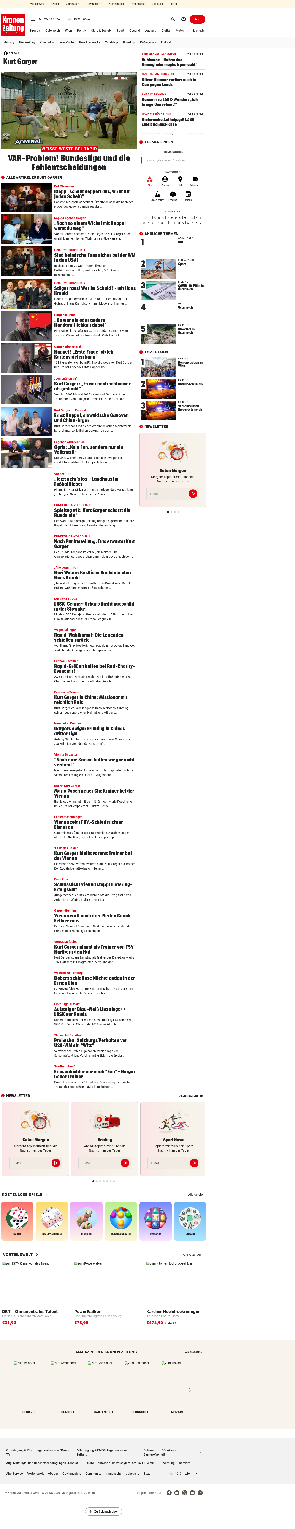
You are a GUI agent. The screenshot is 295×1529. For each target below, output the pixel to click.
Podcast (166, 42)
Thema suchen (172, 152)
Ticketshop (111, 42)
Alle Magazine (193, 1352)
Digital (166, 30)
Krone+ (35, 30)
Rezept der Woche (89, 42)
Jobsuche (157, 3)
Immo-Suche (67, 42)
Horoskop (129, 42)
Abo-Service (14, 1473)
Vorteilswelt (37, 3)
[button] (188, 30)
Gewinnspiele (94, 3)
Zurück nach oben (104, 1511)
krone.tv (199, 30)
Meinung (9, 42)
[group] (195, 1194)
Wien (68, 30)
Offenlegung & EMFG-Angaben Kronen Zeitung (103, 1452)
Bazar (173, 3)
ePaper (55, 3)
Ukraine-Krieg (27, 42)
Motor (180, 30)
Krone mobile (116, 3)
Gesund (134, 30)
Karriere (184, 1463)
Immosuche (138, 3)
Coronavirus (47, 42)
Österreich (52, 30)
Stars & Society (101, 30)
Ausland (150, 30)
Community (73, 3)
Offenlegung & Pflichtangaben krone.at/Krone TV (37, 1452)
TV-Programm (148, 42)
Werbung (168, 1463)
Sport (120, 30)
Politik (81, 30)
